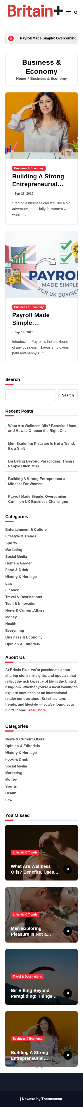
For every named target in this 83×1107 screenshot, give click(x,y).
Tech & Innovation (21, 603)
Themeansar (51, 1099)
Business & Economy (29, 168)
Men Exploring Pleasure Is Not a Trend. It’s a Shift (41, 446)
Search (12, 379)
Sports (11, 543)
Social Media (16, 556)
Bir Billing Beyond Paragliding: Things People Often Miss (41, 463)
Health (10, 624)
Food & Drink (16, 570)
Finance (12, 590)
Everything (14, 631)
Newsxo (28, 1099)
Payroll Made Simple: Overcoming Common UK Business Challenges (38, 499)
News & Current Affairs (24, 610)
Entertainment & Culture (26, 529)
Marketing (13, 550)
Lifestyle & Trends (21, 536)
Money (11, 617)
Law (8, 583)
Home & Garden (19, 563)
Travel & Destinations (23, 597)
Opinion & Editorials (22, 644)
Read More (37, 710)
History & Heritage (21, 577)
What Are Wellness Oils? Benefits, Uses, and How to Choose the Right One (42, 428)
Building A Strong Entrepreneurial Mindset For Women (41, 184)
